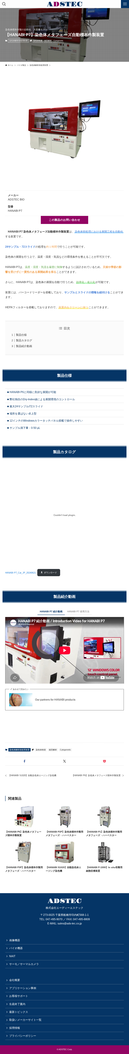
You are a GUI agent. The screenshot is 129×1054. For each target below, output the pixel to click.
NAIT (12, 956)
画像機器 (14, 940)
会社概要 (14, 980)
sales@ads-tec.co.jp (70, 923)
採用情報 (14, 1027)
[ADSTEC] (64, 4)
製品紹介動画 (24, 346)
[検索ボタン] (4, 4)
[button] (24, 761)
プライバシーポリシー (22, 1035)
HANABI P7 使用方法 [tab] (78, 611)
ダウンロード (50, 572)
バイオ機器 (16, 948)
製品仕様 (21, 334)
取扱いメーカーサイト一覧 (25, 1019)
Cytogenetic (58, 41)
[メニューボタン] (125, 4)
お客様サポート (18, 996)
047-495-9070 (54, 919)
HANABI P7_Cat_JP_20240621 (20, 572)
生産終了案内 (17, 1004)
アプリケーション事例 (22, 988)
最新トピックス (18, 1012)
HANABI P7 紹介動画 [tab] (51, 611)
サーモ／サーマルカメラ (24, 964)
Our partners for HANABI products (55, 699)
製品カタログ (24, 340)
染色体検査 (37, 41)
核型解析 (48, 41)
